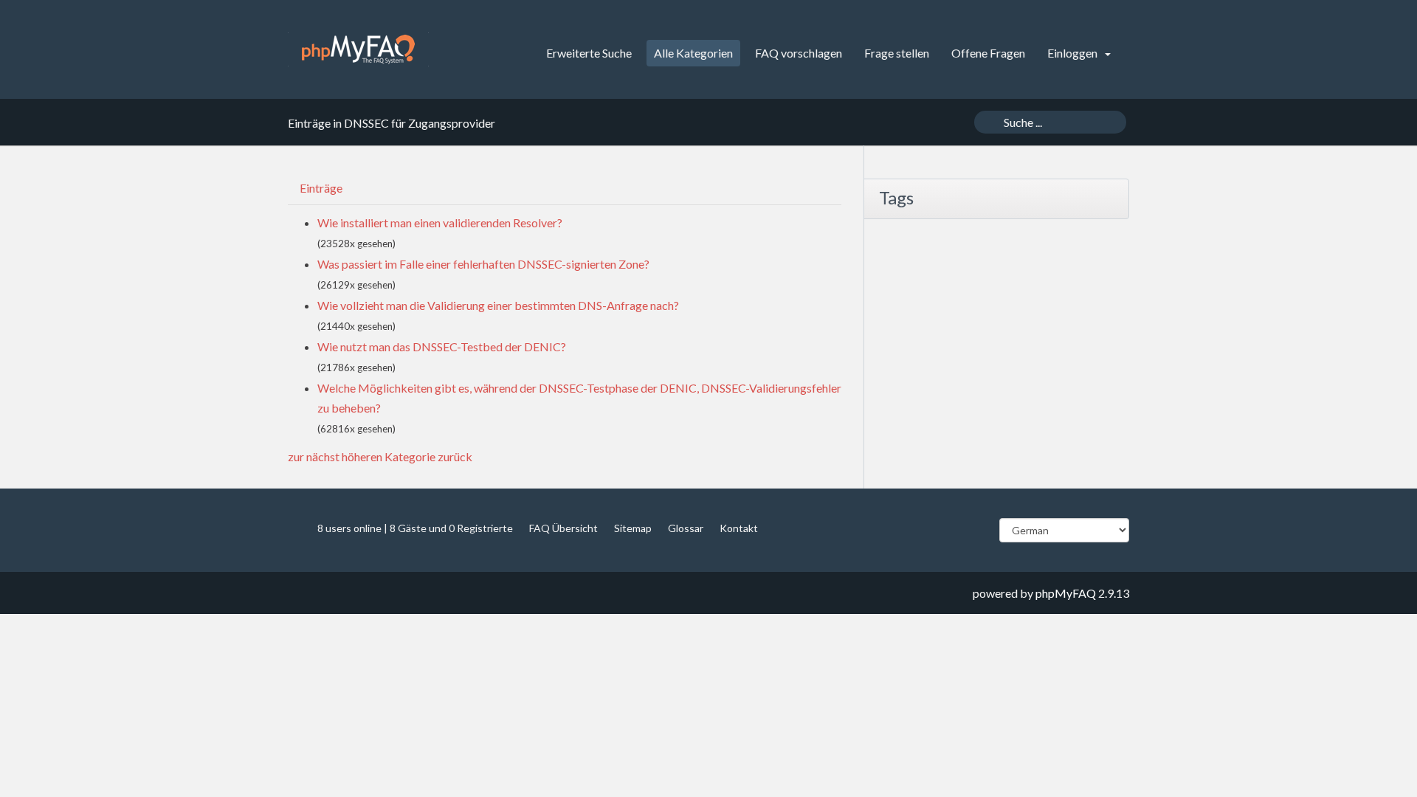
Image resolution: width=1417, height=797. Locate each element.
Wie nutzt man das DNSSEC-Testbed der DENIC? (441, 346)
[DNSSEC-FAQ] (358, 49)
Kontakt (739, 528)
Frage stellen (896, 53)
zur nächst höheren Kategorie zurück (380, 456)
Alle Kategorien (693, 53)
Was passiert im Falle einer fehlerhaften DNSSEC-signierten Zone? (483, 264)
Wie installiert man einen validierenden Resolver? (439, 222)
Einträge (321, 188)
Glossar (685, 528)
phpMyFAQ (1065, 593)
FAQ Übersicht (563, 528)
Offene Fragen (988, 53)
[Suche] (987, 122)
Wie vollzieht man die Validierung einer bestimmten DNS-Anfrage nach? (498, 305)
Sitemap (633, 528)
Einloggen (1073, 53)
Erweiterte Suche (589, 53)
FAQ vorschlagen (798, 53)
